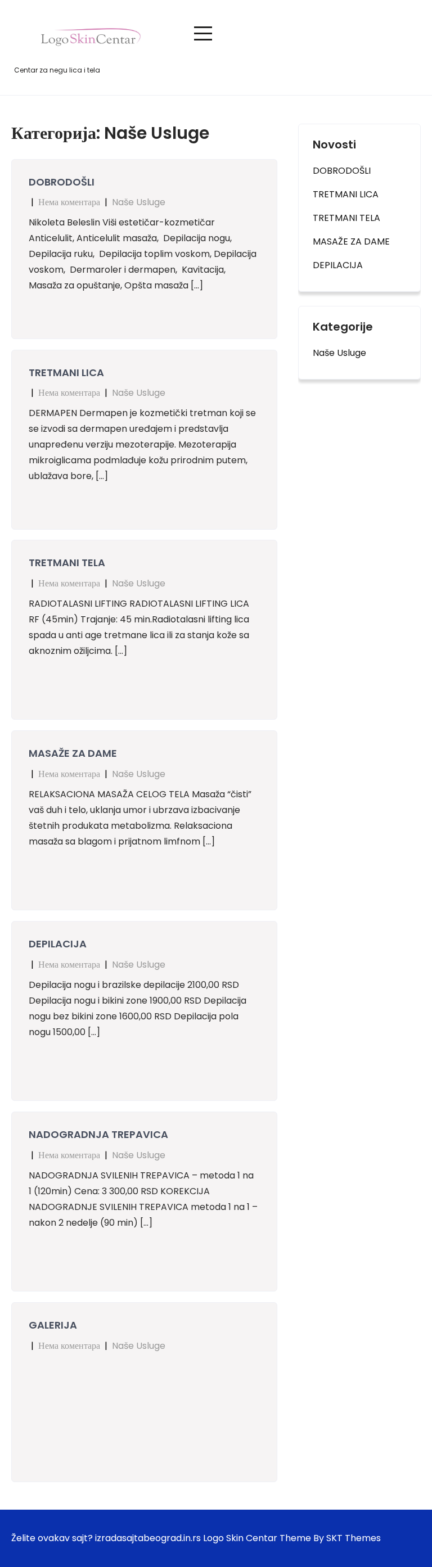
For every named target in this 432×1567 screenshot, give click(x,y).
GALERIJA (53, 1325)
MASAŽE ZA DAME (73, 753)
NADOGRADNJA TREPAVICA (98, 1134)
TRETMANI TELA (67, 563)
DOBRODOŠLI (61, 182)
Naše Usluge (138, 202)
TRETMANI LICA (66, 372)
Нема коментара (69, 202)
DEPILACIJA (58, 944)
